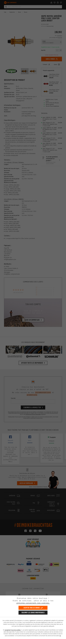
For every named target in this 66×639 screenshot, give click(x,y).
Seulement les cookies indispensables (33, 612)
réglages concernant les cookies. (33, 603)
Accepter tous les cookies (32, 608)
